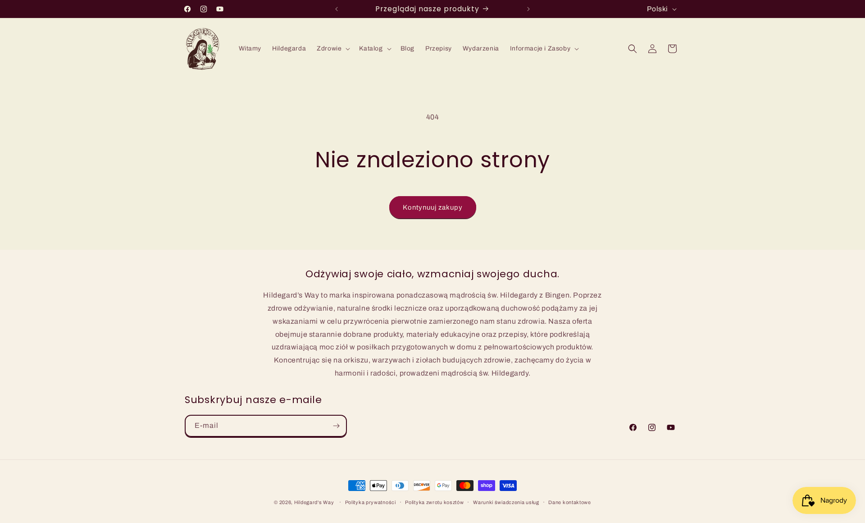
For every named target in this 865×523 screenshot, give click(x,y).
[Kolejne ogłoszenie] (528, 9)
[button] (332, 48)
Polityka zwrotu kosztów (434, 502)
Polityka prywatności (370, 502)
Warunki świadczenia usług (506, 502)
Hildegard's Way (314, 502)
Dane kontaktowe (569, 502)
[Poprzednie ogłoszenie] (336, 9)
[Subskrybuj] (336, 426)
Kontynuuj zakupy (433, 207)
